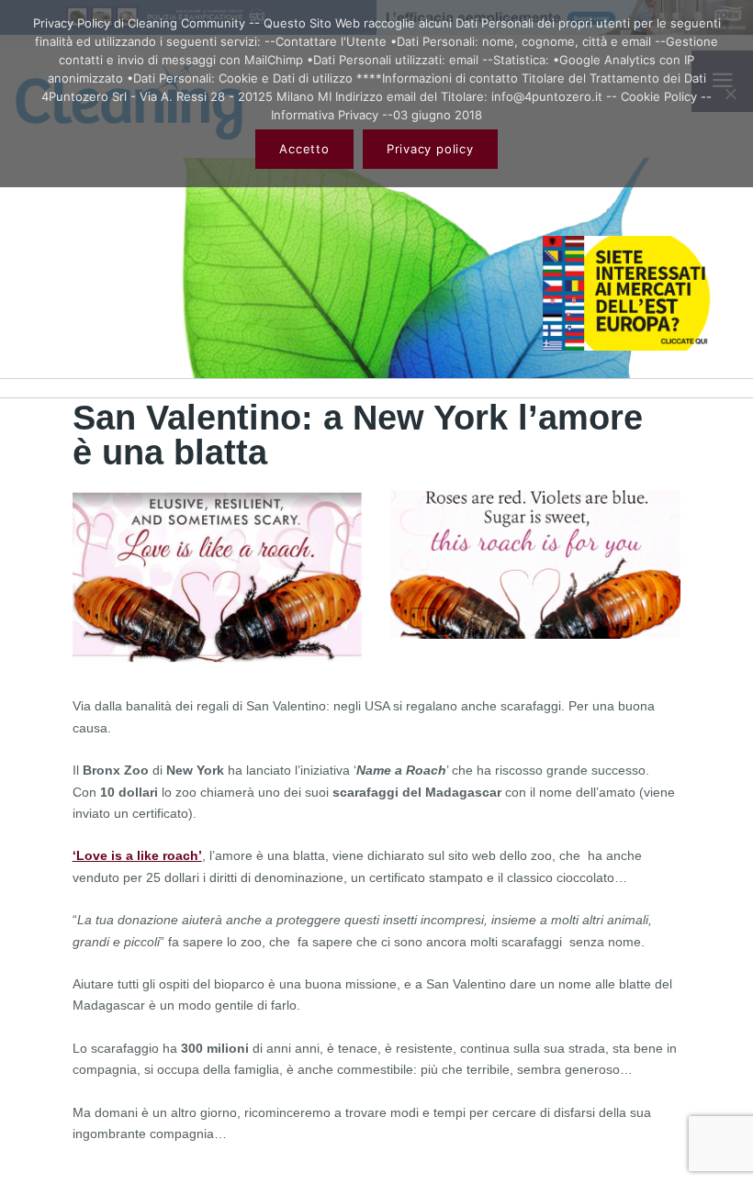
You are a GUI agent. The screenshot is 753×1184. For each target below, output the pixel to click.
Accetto (304, 148)
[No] (730, 93)
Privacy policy (430, 148)
